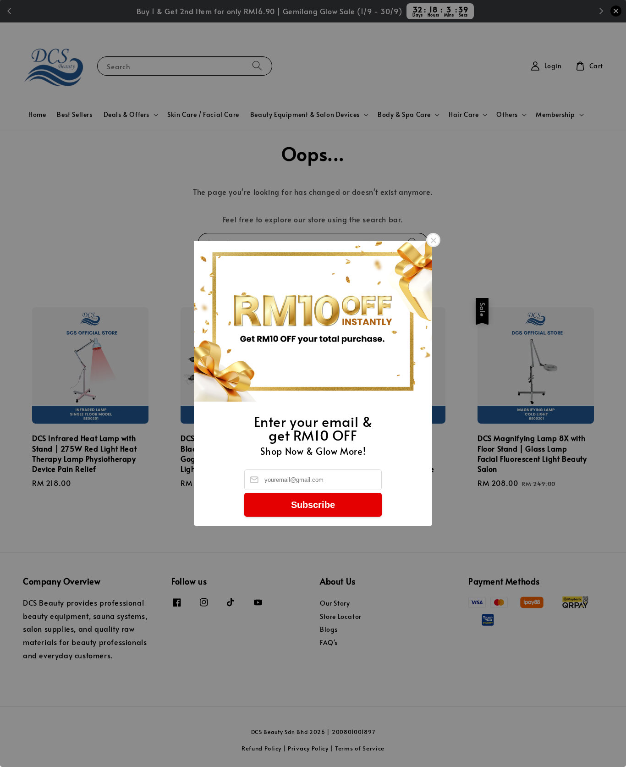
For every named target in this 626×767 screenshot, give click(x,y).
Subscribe (313, 505)
